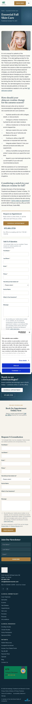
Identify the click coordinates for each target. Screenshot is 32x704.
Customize (15, 370)
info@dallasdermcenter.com (9, 581)
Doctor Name (7, 289)
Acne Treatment (5, 597)
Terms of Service (15, 526)
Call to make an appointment (20, 200)
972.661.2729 (10, 228)
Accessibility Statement (19, 693)
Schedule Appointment (12, 390)
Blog (2, 659)
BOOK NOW (20, 3)
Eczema (3, 602)
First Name (6, 250)
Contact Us (4, 662)
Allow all (16, 365)
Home (2, 10)
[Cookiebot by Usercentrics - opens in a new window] (19, 332)
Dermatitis (4, 599)
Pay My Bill (4, 651)
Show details (23, 360)
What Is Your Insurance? (10, 297)
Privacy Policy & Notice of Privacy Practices (12, 691)
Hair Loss (4, 611)
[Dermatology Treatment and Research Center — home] (3, 3)
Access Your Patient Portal (9, 648)
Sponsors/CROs (6, 635)
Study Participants (6, 632)
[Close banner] (29, 332)
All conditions (5, 619)
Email (5, 266)
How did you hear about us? (10, 281)
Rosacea (3, 616)
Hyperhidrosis (5, 608)
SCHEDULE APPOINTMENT (16, 223)
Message (5, 304)
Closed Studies (5, 629)
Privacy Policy (4, 526)
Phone (5, 274)
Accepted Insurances (7, 645)
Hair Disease (5, 605)
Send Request (8, 530)
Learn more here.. (15, 329)
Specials (3, 656)
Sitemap (3, 696)
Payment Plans (5, 654)
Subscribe (16, 559)
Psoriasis (4, 614)
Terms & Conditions (6, 693)
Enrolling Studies (6, 627)
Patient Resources (6, 642)
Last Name (6, 258)
